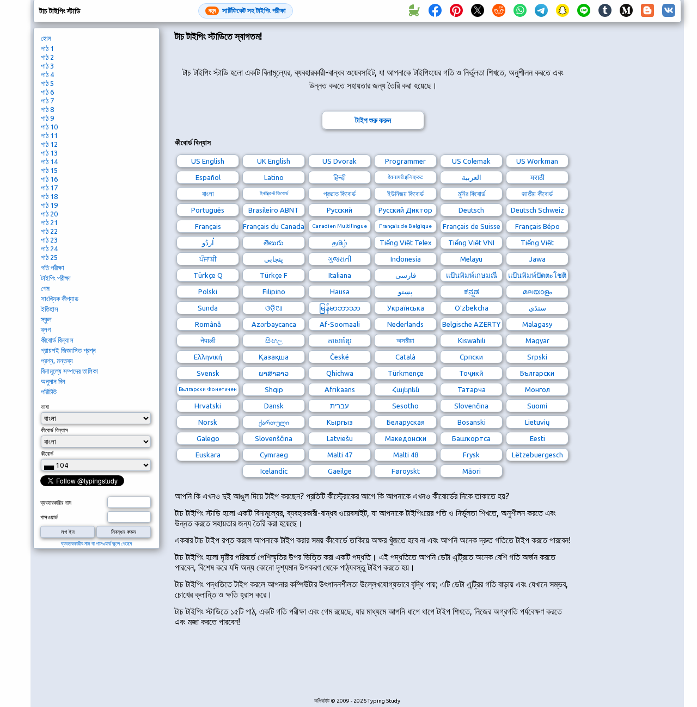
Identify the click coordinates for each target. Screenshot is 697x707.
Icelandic (274, 471)
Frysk (471, 454)
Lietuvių (537, 422)
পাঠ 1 (47, 48)
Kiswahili (471, 340)
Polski (207, 291)
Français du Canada (273, 226)
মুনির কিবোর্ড (471, 193)
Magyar (537, 340)
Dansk (274, 406)
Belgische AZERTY (471, 324)
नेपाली (208, 340)
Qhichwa (339, 373)
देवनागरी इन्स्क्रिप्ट (405, 177)
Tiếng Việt (537, 242)
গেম (45, 288)
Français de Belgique (405, 226)
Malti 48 (405, 454)
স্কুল (46, 319)
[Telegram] (541, 11)
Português (207, 210)
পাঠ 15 (49, 170)
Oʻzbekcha (471, 308)
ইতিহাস (49, 309)
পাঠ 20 (49, 214)
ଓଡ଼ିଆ (274, 308)
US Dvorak (339, 161)
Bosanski (471, 422)
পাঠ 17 (49, 187)
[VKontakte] (668, 11)
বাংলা (208, 193)
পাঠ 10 (49, 127)
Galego (208, 438)
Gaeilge (340, 471)
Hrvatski (207, 406)
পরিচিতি (49, 391)
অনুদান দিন (53, 381)
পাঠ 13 (49, 153)
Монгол (537, 389)
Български (537, 373)
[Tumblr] (605, 11)
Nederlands (405, 324)
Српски (471, 357)
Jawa (537, 259)
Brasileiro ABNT (273, 210)
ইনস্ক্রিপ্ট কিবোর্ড (274, 193)
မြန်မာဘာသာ (339, 308)
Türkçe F (274, 275)
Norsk (207, 422)
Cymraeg (274, 454)
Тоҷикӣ (471, 373)
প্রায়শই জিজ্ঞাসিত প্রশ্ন (68, 350)
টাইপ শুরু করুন (373, 120)
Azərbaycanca (274, 324)
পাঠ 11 (49, 135)
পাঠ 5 (47, 83)
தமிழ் (339, 242)
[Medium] (626, 11)
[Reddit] (498, 11)
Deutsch (471, 210)
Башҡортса (471, 438)
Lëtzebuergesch (537, 454)
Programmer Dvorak (405, 162)
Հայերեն (405, 389)
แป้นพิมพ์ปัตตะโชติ (537, 275)
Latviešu (340, 438)
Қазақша (274, 357)
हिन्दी (339, 177)
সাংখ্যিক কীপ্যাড (59, 298)
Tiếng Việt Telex (406, 242)
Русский (339, 210)
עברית (339, 406)
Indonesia (405, 259)
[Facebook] (435, 11)
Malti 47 (339, 454)
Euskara (208, 454)
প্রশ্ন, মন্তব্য (57, 360)
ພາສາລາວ (274, 373)
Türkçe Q (208, 275)
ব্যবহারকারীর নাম (55, 502)
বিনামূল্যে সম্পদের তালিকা (69, 371)
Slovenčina (471, 406)
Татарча (471, 389)
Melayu (471, 259)
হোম (46, 38)
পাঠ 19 (49, 205)
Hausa (340, 291)
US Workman (537, 161)
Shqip (274, 389)
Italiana (339, 275)
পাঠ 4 (47, 74)
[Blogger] (647, 11)
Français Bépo (537, 226)
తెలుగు (274, 242)
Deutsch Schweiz (537, 210)
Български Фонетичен (208, 389)
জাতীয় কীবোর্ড (537, 193)
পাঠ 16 (49, 179)
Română (208, 324)
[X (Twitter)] (477, 11)
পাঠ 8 (47, 109)
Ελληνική (208, 357)
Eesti (537, 438)
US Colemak (471, 161)
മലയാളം (537, 291)
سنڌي (537, 308)
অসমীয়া (405, 340)
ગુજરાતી (340, 259)
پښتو (405, 291)
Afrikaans (340, 389)
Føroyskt (406, 471)
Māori (471, 471)
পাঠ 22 (49, 231)
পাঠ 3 (47, 66)
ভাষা (45, 407)
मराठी (537, 177)
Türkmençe (406, 373)
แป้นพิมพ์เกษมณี (471, 275)
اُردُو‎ (208, 242)
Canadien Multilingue (339, 226)
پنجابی (273, 259)
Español (208, 177)
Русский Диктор (405, 210)
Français (208, 226)
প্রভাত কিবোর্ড (339, 193)
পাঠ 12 (49, 144)
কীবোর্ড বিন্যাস (57, 340)
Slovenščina (273, 438)
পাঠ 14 (49, 161)
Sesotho (405, 406)
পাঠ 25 (49, 257)
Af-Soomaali (340, 324)
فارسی (405, 275)
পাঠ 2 (47, 57)
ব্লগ (46, 329)
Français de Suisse (471, 226)
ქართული (274, 422)
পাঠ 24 (49, 248)
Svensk (208, 373)
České (339, 357)
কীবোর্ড (47, 453)
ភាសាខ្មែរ (340, 340)
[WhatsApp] (520, 11)
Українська (405, 308)
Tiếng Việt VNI (471, 242)
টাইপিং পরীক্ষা (56, 278)
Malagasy (537, 324)
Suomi (537, 406)
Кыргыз (340, 422)
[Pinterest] (456, 11)
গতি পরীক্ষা (52, 267)
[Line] (583, 11)
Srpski (537, 357)
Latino (274, 177)
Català (405, 357)
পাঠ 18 (49, 196)
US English (207, 161)
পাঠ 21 (49, 222)
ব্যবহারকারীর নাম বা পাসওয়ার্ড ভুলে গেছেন (96, 544)
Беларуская (406, 422)
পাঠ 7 (47, 100)
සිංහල (274, 340)
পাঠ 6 (47, 92)
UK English (273, 161)
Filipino (273, 291)
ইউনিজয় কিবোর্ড (405, 193)
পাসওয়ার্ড (49, 517)
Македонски (405, 438)
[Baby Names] (413, 11)
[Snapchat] (562, 11)
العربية (471, 177)
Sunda (208, 308)
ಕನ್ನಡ (471, 291)
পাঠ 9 (47, 118)
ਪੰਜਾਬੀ (208, 259)
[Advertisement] (373, 667)
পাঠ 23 (49, 240)
